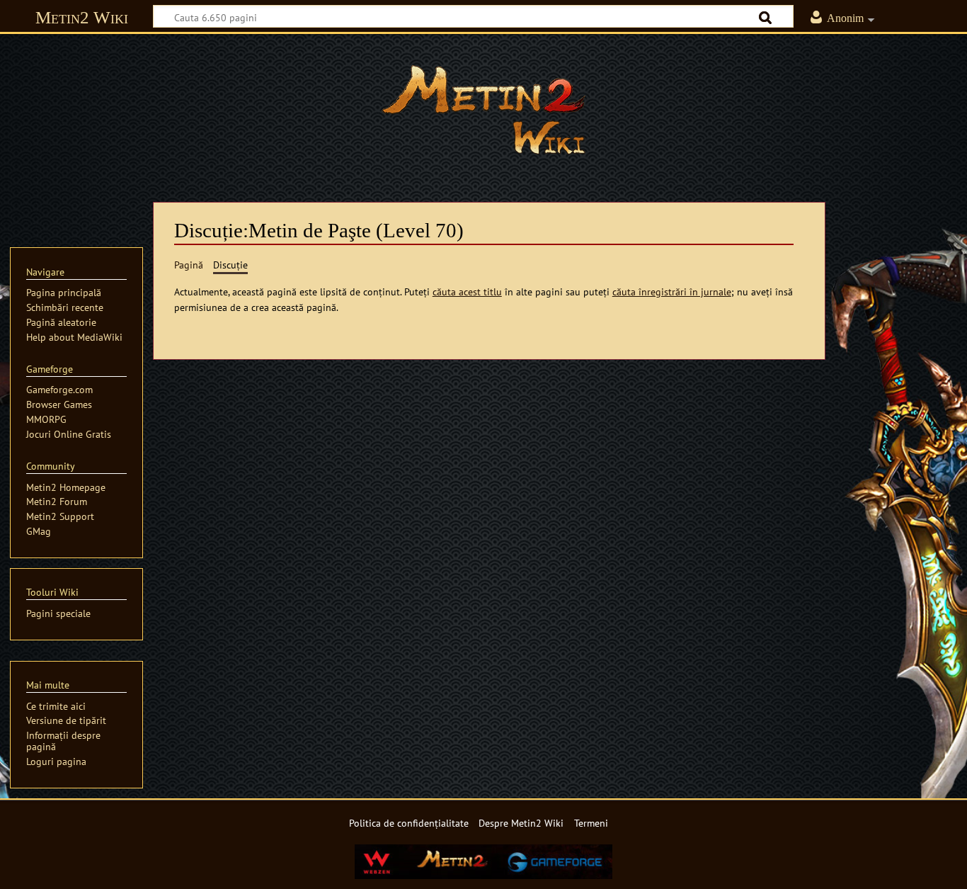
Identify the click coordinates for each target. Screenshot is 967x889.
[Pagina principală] (483, 110)
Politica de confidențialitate (409, 822)
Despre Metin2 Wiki (521, 822)
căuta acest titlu (467, 291)
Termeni (591, 822)
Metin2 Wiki (81, 17)
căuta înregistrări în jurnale (671, 291)
